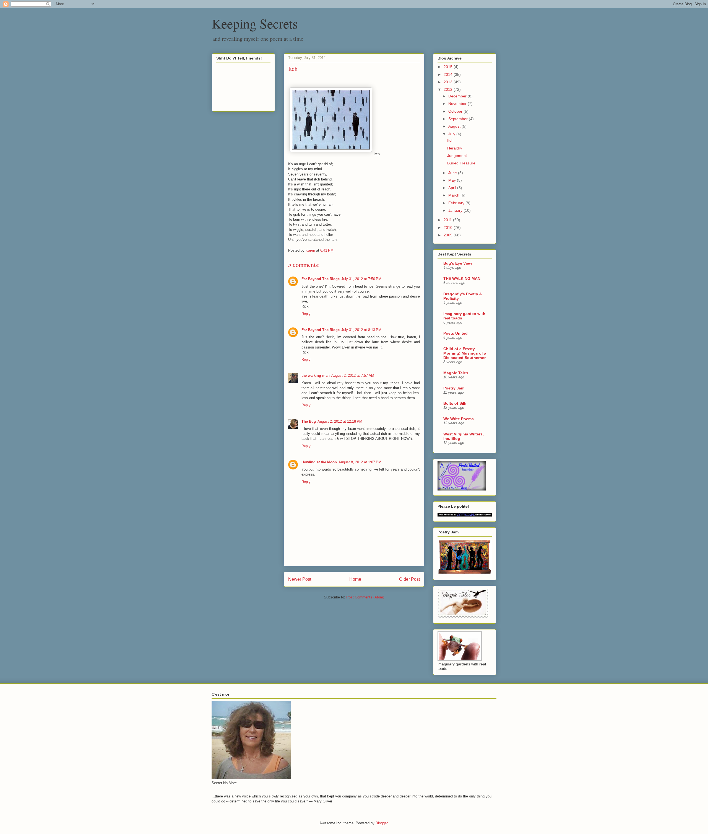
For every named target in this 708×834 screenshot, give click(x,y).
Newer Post (299, 579)
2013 (449, 82)
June (453, 173)
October (456, 111)
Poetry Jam (453, 388)
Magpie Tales (455, 373)
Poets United (455, 333)
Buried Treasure (461, 163)
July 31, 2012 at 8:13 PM (361, 330)
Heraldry (454, 148)
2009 (449, 235)
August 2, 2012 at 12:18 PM (339, 421)
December (458, 96)
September (458, 119)
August (455, 126)
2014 (449, 74)
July (452, 134)
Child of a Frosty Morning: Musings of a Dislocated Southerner (464, 353)
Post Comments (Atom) (365, 597)
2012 (449, 89)
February (456, 203)
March (454, 195)
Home (355, 579)
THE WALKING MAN (461, 278)
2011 (448, 220)
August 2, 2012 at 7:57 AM (352, 375)
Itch (450, 140)
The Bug (308, 421)
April (452, 187)
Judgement (457, 155)
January (456, 210)
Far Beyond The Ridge (320, 279)
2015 (449, 66)
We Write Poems (458, 419)
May (452, 180)
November (458, 103)
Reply (306, 314)
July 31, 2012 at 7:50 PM (361, 279)
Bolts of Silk (454, 403)
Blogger (381, 823)
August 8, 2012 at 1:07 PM (360, 462)
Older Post (409, 579)
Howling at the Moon (319, 462)
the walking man (315, 375)
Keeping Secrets (255, 23)
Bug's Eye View (457, 263)
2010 (449, 227)
